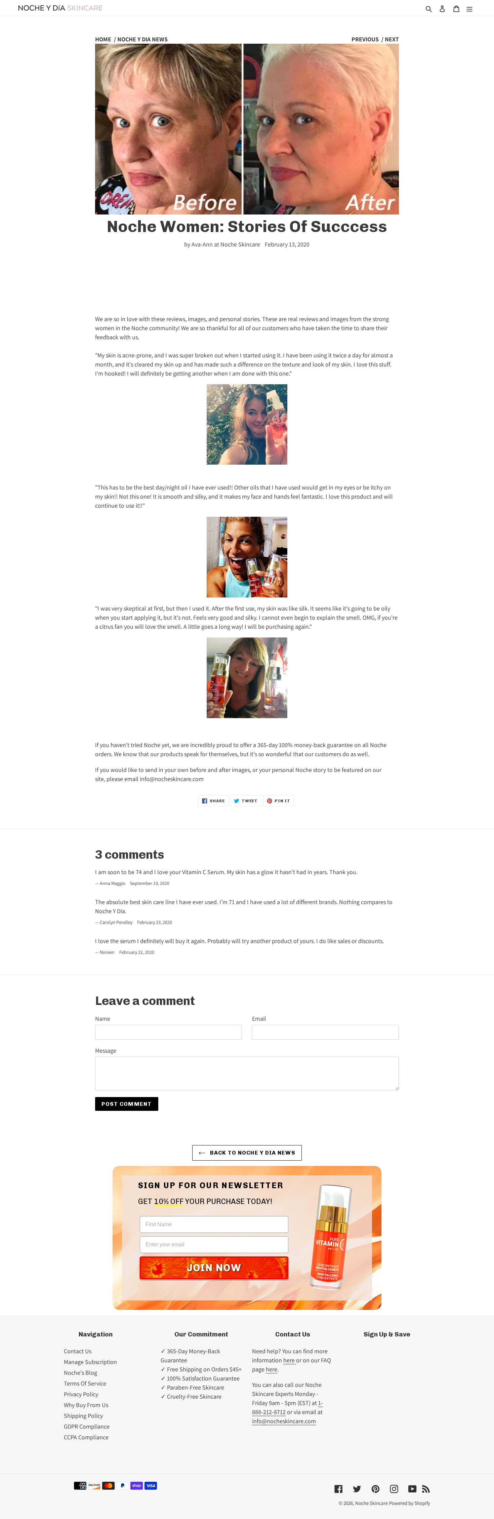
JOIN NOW (214, 1268)
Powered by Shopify (409, 1503)
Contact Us (77, 1351)
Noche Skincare (371, 1503)
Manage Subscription (90, 1362)
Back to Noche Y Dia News (252, 1153)
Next (392, 39)
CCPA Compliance (86, 1437)
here (289, 1360)
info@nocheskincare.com (284, 1421)
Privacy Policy (81, 1394)
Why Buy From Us (86, 1405)
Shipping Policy (83, 1415)
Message (105, 1050)
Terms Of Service (85, 1383)
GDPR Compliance (87, 1426)
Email (259, 1018)
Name (102, 1018)
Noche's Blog (80, 1372)
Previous (365, 39)
